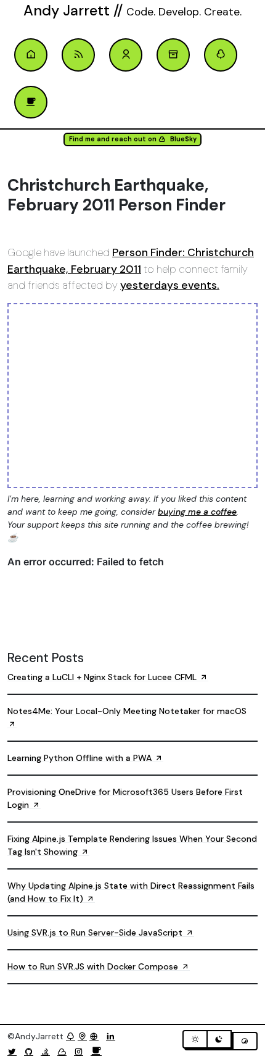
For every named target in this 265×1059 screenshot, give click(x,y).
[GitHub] (31, 1051)
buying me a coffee (197, 511)
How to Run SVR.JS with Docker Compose (94, 966)
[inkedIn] (113, 1036)
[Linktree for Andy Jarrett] (220, 55)
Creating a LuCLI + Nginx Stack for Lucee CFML (103, 677)
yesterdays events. (169, 285)
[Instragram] (81, 1051)
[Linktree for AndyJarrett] (70, 1036)
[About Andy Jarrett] (125, 55)
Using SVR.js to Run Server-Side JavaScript (96, 932)
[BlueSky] (64, 1051)
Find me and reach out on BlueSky (133, 139)
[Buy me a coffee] (96, 1051)
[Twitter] (14, 1051)
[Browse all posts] (173, 55)
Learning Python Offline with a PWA (80, 757)
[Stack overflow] (48, 1051)
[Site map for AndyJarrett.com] (82, 1036)
